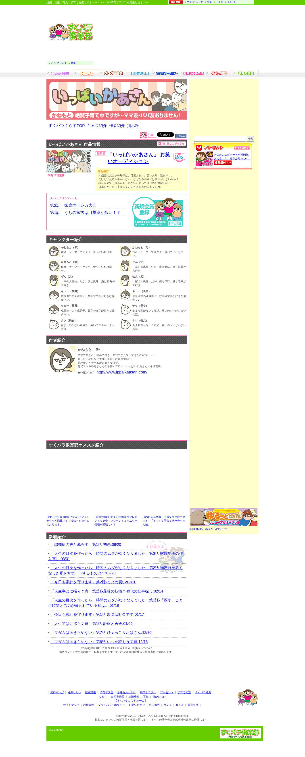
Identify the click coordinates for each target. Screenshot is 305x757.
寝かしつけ (159, 696)
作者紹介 (117, 125)
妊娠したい (74, 692)
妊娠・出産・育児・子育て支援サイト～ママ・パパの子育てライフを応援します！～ (97, 2)
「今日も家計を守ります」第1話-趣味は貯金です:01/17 (97, 614)
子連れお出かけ (126, 692)
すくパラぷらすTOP (66, 125)
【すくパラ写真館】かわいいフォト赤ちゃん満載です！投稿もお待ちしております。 (67, 520)
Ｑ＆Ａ (180, 704)
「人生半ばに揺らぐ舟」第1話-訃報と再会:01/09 (91, 624)
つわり (103, 696)
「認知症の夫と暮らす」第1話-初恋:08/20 (85, 544)
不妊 (145, 696)
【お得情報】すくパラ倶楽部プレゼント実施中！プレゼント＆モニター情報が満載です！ (115, 520)
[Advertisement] (177, 37)
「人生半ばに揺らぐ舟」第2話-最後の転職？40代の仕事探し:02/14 (106, 591)
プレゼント (166, 692)
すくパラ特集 (203, 692)
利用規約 (88, 704)
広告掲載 (154, 704)
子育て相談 (184, 692)
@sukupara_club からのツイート (209, 528)
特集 (209, 2)
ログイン (231, 2)
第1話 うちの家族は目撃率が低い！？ (85, 212)
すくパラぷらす (195, 2)
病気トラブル (148, 692)
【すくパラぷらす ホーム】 (130, 700)
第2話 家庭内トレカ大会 (73, 205)
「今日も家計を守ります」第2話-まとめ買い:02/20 (93, 582)
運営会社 (193, 704)
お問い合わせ (137, 704)
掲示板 (133, 125)
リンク (168, 704)
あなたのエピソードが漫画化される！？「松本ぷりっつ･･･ (232, 156)
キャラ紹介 (97, 125)
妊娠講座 (90, 692)
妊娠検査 (133, 696)
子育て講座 (106, 692)
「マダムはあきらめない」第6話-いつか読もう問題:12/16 (99, 642)
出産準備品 (117, 696)
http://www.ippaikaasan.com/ (121, 372)
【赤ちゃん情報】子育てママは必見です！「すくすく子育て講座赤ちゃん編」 (163, 520)
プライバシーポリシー (111, 704)
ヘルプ (219, 2)
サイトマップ (71, 704)
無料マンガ (57, 692)
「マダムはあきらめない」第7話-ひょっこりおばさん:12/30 (100, 632)
